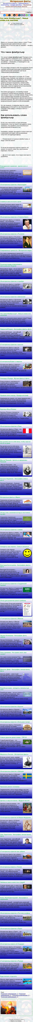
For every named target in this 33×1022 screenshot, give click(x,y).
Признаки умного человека (9, 786)
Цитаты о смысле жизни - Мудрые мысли (14, 800)
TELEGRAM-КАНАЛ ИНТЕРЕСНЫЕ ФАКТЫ (19, 5)
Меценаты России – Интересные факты (14, 754)
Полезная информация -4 (9, 997)
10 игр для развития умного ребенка (13, 600)
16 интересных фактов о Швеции (12, 771)
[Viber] (24, 15)
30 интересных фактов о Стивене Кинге (14, 217)
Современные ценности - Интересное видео (16, 250)
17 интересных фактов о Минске (11, 618)
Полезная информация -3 (20, 995)
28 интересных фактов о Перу (10, 426)
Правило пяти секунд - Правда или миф (14, 395)
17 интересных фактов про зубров (12, 851)
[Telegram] (29, 15)
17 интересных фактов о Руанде (11, 961)
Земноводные (23, 3)
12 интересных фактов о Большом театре (15, 722)
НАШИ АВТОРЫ (16, 5)
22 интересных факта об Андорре (12, 944)
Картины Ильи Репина (8, 409)
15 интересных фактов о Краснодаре (13, 184)
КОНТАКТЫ (5, 5)
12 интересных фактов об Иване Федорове (15, 817)
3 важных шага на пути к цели (10, 201)
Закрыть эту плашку (15, 1020)
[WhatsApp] (27, 15)
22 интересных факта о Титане (11, 867)
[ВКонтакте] (4, 15)
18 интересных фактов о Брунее (11, 706)
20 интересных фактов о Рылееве (12, 234)
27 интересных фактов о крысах (11, 344)
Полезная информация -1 (9, 994)
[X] (9, 15)
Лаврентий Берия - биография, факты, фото (15, 329)
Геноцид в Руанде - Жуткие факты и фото (14, 378)
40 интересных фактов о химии (11, 529)
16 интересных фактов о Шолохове (12, 296)
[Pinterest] (32, 15)
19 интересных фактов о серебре (12, 281)
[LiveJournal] (19, 15)
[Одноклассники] (7, 15)
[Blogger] (12, 15)
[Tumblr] (22, 15)
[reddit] (17, 15)
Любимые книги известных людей (12, 882)
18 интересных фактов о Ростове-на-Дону (15, 913)
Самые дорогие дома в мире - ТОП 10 (13, 737)
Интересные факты (21, 1)
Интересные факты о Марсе (10, 497)
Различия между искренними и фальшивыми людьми (11, 265)
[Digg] (14, 15)
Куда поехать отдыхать (8, 976)
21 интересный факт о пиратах (11, 361)
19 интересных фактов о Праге (11, 928)
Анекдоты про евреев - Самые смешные (14, 546)
